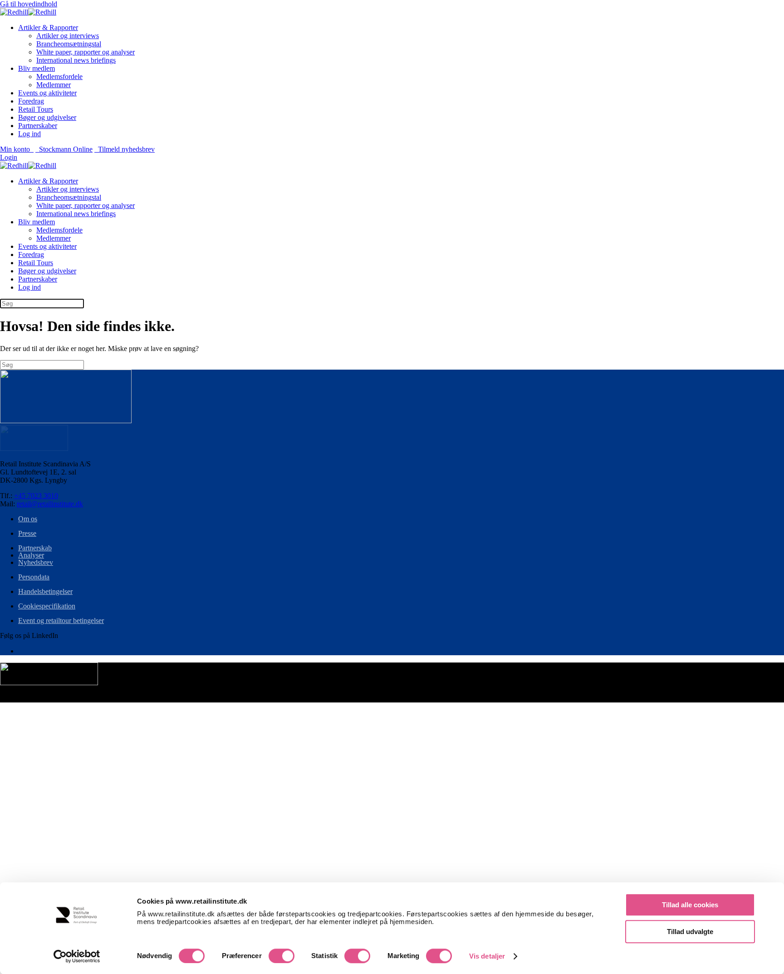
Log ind (29, 134)
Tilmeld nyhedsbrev (124, 149)
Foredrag (31, 101)
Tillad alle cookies (690, 905)
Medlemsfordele (59, 76)
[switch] (281, 956)
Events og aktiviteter (47, 93)
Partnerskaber (37, 125)
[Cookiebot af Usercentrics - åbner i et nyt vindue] (77, 956)
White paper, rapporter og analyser (85, 52)
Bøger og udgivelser (47, 117)
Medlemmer (53, 85)
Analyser (31, 555)
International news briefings (76, 60)
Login (8, 157)
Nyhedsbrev (35, 562)
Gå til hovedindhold (28, 4)
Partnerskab (35, 548)
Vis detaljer (487, 956)
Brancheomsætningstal (68, 44)
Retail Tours (35, 109)
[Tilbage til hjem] (28, 12)
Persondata (33, 577)
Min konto (17, 149)
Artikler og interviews (67, 36)
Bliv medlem (36, 68)
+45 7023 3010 (36, 495)
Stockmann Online (64, 149)
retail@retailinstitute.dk (50, 504)
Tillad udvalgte (690, 931)
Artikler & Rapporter (48, 27)
